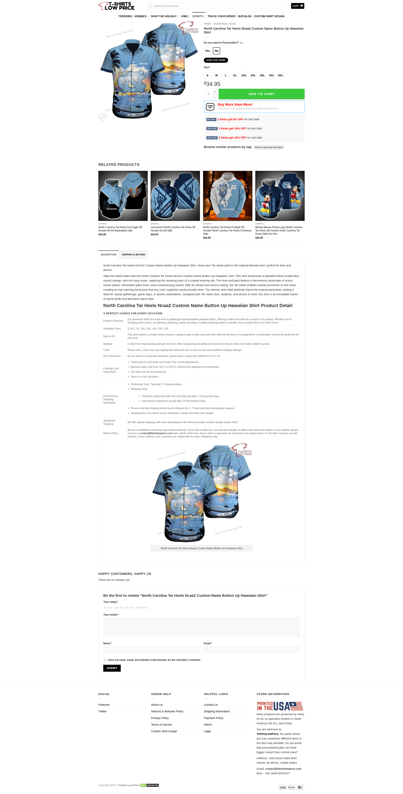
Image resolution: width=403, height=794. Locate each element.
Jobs (184, 16)
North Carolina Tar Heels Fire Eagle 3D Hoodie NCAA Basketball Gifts (120, 229)
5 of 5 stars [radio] (141, 608)
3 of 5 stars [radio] (117, 608)
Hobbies (140, 16)
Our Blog (245, 16)
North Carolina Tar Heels (269, 147)
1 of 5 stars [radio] (104, 608)
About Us (157, 704)
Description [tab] (108, 254)
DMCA (208, 724)
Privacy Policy (160, 718)
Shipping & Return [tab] (133, 254)
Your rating (110, 601)
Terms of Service (161, 724)
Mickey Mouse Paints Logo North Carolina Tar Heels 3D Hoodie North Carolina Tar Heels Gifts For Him (278, 230)
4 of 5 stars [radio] (128, 608)
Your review (111, 614)
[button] (297, 6)
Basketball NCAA (225, 23)
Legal (207, 731)
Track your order (222, 16)
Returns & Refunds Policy (167, 711)
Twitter (102, 711)
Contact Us (211, 704)
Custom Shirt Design (269, 16)
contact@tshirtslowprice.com (156, 433)
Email (208, 643)
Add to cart (262, 94)
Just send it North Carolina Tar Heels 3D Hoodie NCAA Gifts (173, 229)
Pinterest (104, 704)
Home (207, 23)
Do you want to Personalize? (221, 42)
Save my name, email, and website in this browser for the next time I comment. (154, 659)
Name (107, 643)
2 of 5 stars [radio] (110, 608)
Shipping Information (217, 711)
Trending (125, 16)
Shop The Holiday (164, 16)
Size (207, 67)
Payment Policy (213, 718)
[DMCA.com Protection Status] (149, 785)
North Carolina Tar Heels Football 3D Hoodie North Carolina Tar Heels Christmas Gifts (227, 230)
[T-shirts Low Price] (116, 6)
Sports (197, 16)
